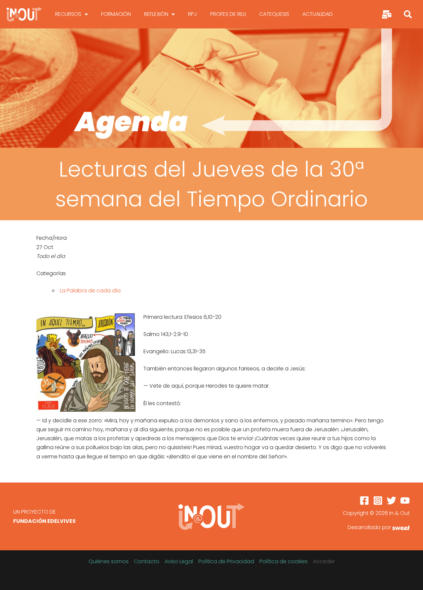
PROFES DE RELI (228, 14)
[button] (407, 14)
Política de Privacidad (226, 561)
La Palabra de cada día (90, 290)
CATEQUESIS (274, 14)
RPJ (192, 14)
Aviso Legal (179, 561)
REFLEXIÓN (156, 14)
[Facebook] (364, 500)
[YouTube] (405, 500)
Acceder (324, 561)
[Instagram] (378, 500)
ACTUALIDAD (317, 14)
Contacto (146, 561)
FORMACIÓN (116, 14)
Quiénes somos (109, 561)
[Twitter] (391, 500)
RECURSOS (68, 14)
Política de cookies (283, 561)
